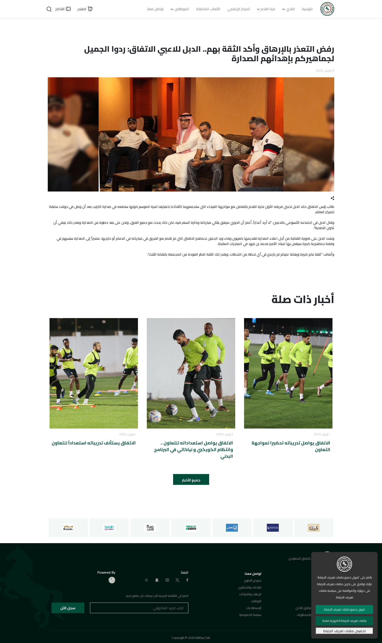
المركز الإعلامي (238, 9)
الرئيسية (307, 9)
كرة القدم (268, 9)
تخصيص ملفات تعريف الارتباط (344, 631)
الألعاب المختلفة (208, 9)
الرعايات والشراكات (250, 594)
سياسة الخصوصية (250, 615)
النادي (290, 9)
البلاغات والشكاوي (249, 587)
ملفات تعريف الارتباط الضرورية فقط (345, 621)
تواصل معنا (155, 9)
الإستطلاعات (253, 608)
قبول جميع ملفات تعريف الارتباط (344, 609)
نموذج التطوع (252, 580)
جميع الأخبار (191, 480)
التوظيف (256, 601)
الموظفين (181, 9)
